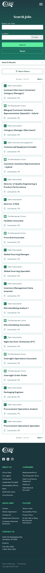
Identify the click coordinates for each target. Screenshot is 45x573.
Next (40, 79)
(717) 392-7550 (8, 547)
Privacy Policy (27, 515)
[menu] (41, 4)
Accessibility (21, 564)
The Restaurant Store (30, 476)
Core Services (7, 495)
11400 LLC (26, 484)
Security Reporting (8, 564)
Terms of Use (27, 508)
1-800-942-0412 (9, 549)
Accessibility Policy (29, 512)
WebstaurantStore (29, 472)
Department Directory (10, 518)
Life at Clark (6, 472)
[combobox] (16, 37)
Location (5, 34)
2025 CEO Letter (8, 492)
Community (6, 479)
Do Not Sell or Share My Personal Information (30, 520)
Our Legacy (6, 476)
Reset (22, 51)
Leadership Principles (10, 482)
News (4, 489)
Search (22, 45)
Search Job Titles (8, 23)
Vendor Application (9, 512)
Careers (5, 508)
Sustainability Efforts (10, 485)
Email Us (5, 543)
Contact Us (6, 515)
